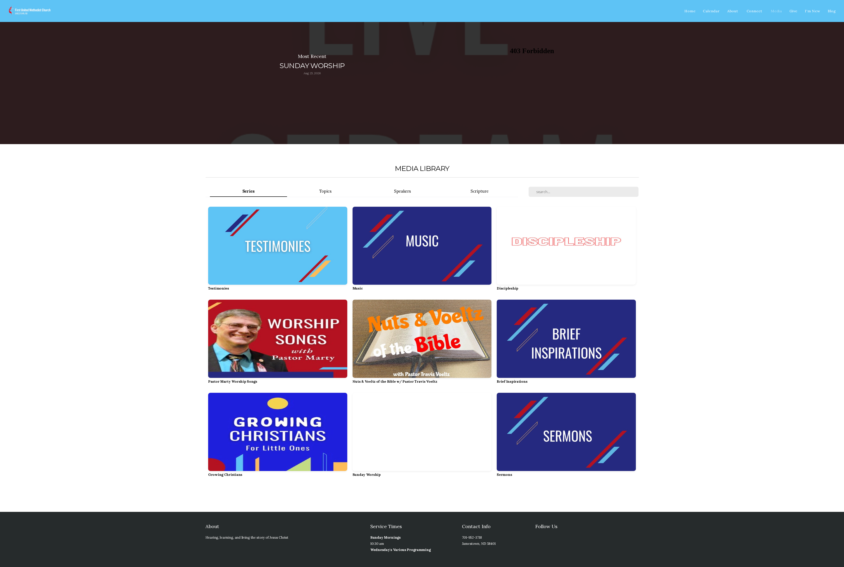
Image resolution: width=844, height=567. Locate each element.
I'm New (812, 11)
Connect (755, 11)
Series (248, 191)
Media (776, 11)
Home (689, 11)
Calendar (711, 11)
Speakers (402, 191)
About (733, 11)
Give (793, 11)
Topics (325, 191)
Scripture (479, 191)
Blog (832, 11)
